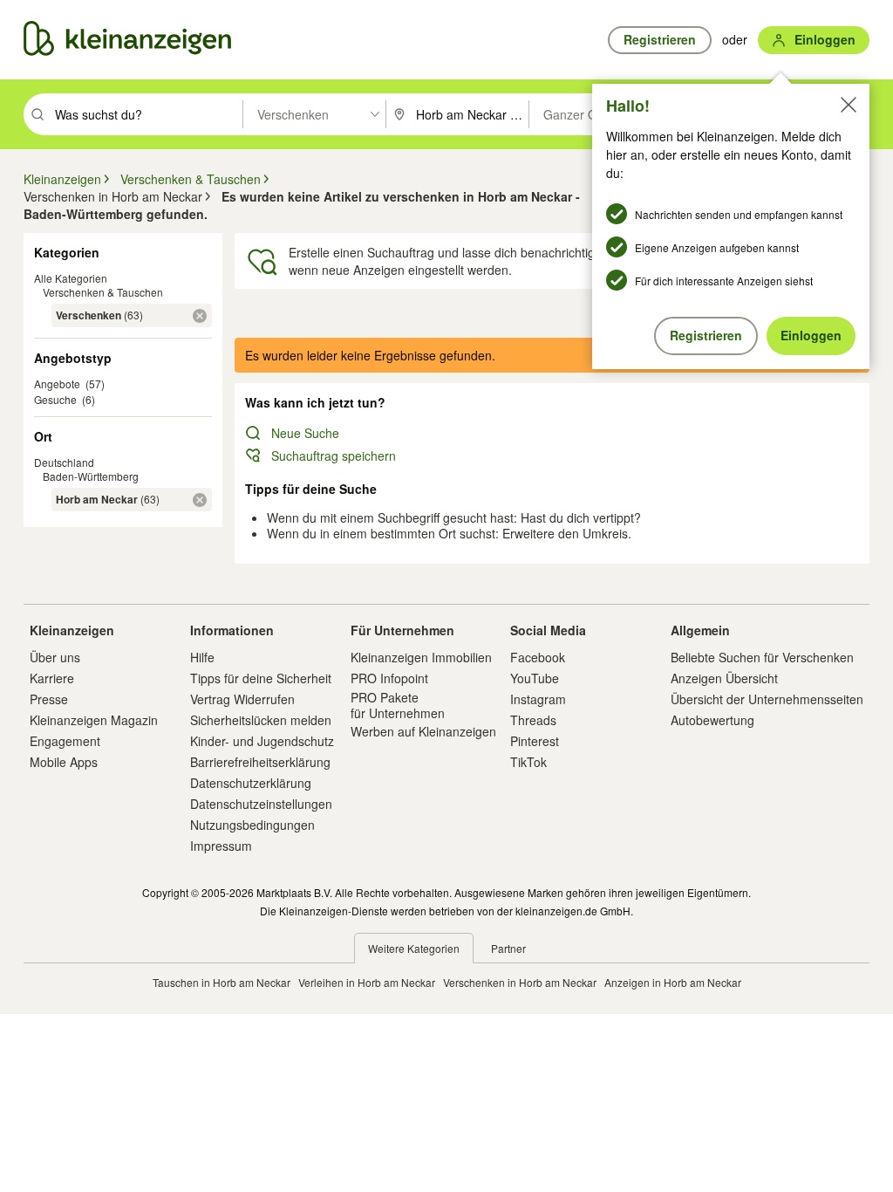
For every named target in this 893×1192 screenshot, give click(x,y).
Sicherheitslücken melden (260, 720)
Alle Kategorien (70, 278)
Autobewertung (712, 720)
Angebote (57, 383)
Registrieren (706, 335)
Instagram (538, 699)
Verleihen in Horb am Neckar (366, 982)
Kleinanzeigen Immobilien (421, 657)
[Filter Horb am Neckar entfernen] (200, 500)
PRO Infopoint (389, 678)
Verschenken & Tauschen (103, 291)
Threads (533, 720)
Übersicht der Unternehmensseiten (767, 699)
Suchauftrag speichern (333, 455)
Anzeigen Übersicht (724, 678)
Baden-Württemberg (91, 476)
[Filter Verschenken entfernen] (200, 316)
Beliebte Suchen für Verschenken (762, 657)
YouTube (534, 678)
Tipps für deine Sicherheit (260, 678)
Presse (49, 699)
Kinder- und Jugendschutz (262, 741)
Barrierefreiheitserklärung (260, 762)
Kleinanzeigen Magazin (94, 720)
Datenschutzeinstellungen (261, 803)
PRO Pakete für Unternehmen (398, 705)
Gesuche (55, 399)
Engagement (65, 741)
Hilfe (202, 657)
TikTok (528, 762)
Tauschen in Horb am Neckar (221, 982)
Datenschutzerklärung (250, 782)
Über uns (55, 657)
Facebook (537, 657)
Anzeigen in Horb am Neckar (672, 982)
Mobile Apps (64, 762)
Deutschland (64, 462)
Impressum (221, 845)
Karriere (52, 678)
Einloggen (811, 335)
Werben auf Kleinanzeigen (423, 731)
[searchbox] (146, 114)
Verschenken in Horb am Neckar (519, 982)
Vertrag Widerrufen (242, 699)
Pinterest (534, 741)
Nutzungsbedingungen (252, 824)
